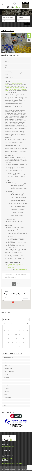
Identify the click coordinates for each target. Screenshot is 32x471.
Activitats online (7, 365)
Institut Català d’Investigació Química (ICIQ (15, 87)
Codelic (10, 467)
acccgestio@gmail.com (7, 458)
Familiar (5, 394)
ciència (13, 274)
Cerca (26, 24)
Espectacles (6, 388)
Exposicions (6, 391)
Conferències (7, 380)
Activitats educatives (8, 360)
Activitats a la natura (8, 357)
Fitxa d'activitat (7, 30)
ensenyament (8, 276)
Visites (5, 405)
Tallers (5, 400)
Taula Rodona (7, 403)
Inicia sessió (25, 2)
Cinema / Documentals (9, 371)
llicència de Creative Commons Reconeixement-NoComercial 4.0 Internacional (16, 462)
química (10, 277)
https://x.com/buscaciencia (8, 446)
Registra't (25, 4)
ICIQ (6, 277)
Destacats (6, 385)
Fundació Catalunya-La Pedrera (15, 264)
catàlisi (10, 274)
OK (25, 297)
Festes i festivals (7, 397)
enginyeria (23, 274)
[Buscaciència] (13, 5)
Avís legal (13, 469)
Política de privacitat (20, 469)
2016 (6, 274)
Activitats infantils (8, 363)
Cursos (5, 383)
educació (18, 274)
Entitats (25, 6)
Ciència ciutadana (8, 368)
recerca (14, 277)
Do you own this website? (9, 297)
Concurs (6, 374)
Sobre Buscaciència (6, 469)
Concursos (6, 377)
